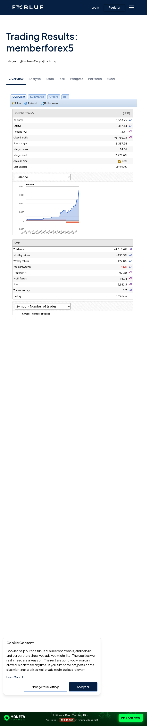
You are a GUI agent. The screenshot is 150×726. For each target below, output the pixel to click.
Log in (95, 7)
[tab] (16, 79)
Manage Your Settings (45, 687)
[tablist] (73, 78)
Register (114, 7)
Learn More (13, 677)
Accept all (83, 687)
